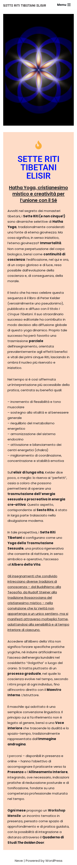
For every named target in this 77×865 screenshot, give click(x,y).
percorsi (15, 756)
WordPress (53, 860)
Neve (19, 860)
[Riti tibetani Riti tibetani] (24, 5)
